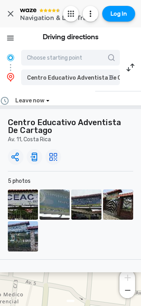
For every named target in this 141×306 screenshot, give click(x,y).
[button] (70, 77)
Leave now (29, 100)
